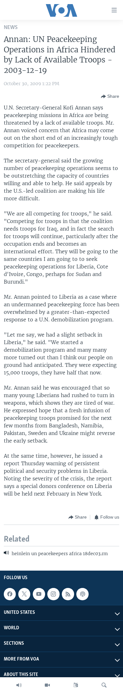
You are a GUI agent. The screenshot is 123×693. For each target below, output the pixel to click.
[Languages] (75, 685)
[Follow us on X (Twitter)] (24, 594)
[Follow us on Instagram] (53, 594)
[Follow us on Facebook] (10, 594)
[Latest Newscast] (18, 685)
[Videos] (47, 685)
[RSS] (68, 594)
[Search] (104, 685)
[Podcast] (82, 594)
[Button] (110, 96)
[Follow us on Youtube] (39, 594)
